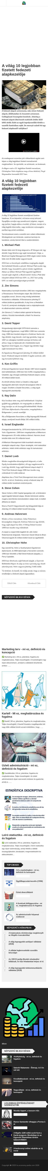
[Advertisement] (24, 28)
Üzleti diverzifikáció (24, 892)
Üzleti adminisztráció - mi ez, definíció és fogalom (20, 767)
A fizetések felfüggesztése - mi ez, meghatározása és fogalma (29, 904)
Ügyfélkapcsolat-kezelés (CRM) (29, 881)
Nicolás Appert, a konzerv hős (26, 1111)
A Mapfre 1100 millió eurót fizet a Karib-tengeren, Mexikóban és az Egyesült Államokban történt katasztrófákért (28, 1136)
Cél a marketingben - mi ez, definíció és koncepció (27, 871)
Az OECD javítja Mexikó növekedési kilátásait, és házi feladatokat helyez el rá (26, 960)
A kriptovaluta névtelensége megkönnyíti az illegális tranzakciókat (26, 934)
